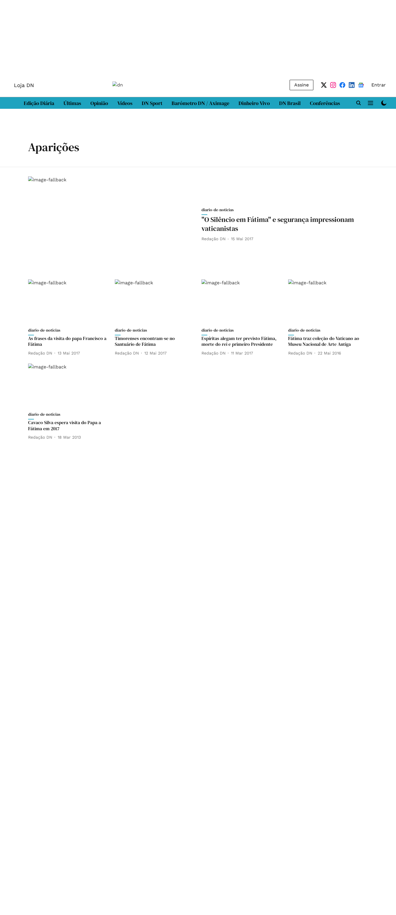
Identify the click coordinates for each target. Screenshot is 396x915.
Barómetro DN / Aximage (200, 103)
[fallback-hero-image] (111, 223)
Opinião (99, 103)
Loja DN (24, 85)
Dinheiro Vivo (254, 103)
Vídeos (124, 103)
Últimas (72, 103)
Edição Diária (39, 103)
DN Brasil (290, 103)
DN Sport (152, 103)
